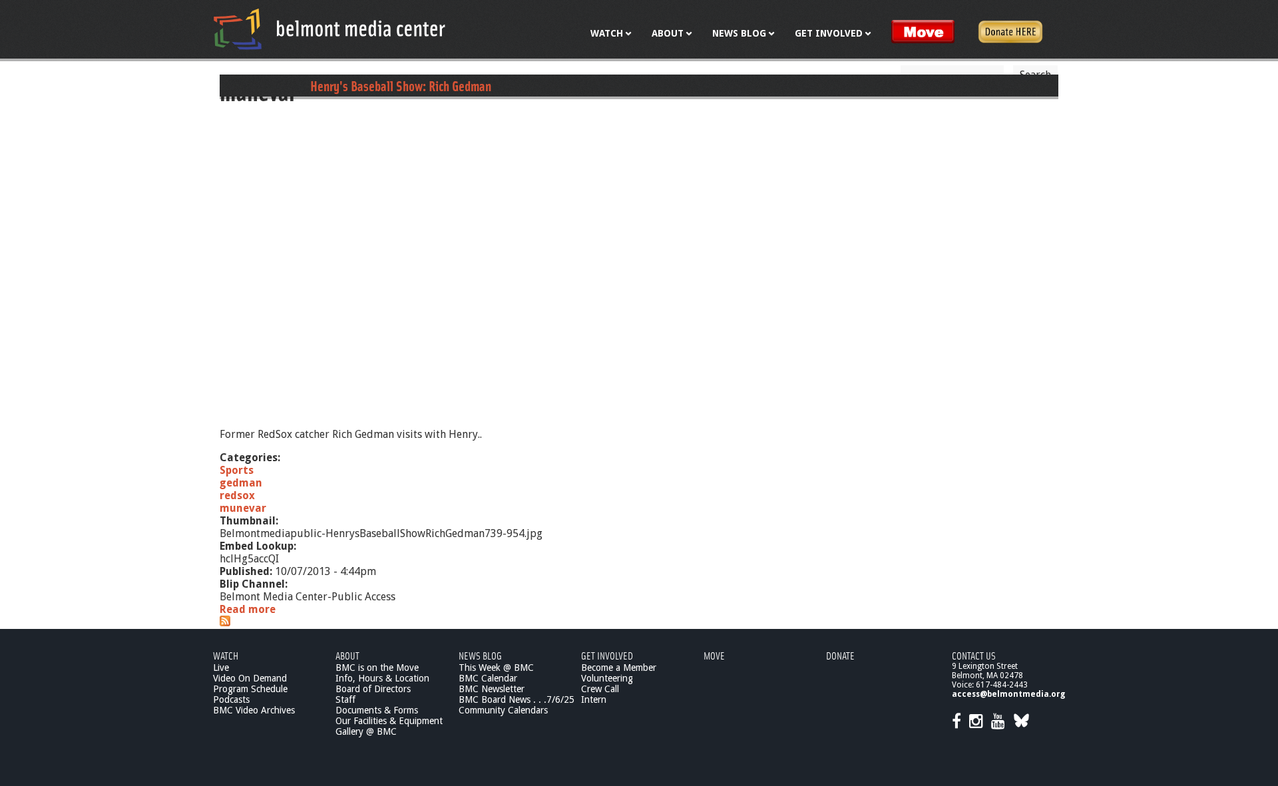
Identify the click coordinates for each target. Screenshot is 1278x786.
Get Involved (607, 655)
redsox (237, 495)
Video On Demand (250, 678)
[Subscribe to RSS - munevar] (225, 622)
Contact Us (974, 655)
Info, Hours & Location (382, 678)
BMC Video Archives (254, 710)
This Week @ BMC (496, 667)
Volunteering (607, 678)
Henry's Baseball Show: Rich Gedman (400, 86)
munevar (243, 508)
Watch (225, 655)
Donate (840, 655)
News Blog (480, 655)
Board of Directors (373, 689)
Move (714, 655)
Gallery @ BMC (366, 731)
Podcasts (231, 699)
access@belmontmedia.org (1008, 694)
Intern (593, 699)
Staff (345, 699)
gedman (241, 483)
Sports (237, 470)
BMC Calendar (488, 678)
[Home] (329, 28)
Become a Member (618, 667)
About (347, 655)
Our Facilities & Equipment (389, 720)
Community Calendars (503, 710)
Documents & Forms (376, 710)
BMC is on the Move (377, 667)
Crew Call (600, 689)
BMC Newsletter (492, 689)
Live (221, 667)
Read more (248, 609)
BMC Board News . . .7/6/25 (516, 699)
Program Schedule (250, 689)
